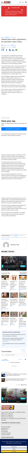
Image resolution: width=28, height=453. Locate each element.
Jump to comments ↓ (5, 239)
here (3, 345)
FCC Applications (11, 418)
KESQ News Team (6, 45)
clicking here (5, 341)
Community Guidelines (20, 412)
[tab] (5, 359)
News (11, 235)
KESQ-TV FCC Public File (7, 413)
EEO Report (3, 418)
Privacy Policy (12, 412)
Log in (21, 349)
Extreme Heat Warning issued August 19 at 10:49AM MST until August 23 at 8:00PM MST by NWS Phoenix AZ (14, 13)
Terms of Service (4, 412)
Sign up (24, 349)
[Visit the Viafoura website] (24, 384)
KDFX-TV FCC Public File (7, 416)
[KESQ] (8, 2)
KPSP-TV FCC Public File (7, 415)
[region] (14, 367)
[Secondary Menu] (3, 2)
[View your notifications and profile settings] (25, 359)
